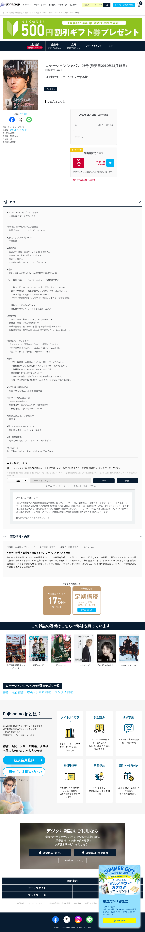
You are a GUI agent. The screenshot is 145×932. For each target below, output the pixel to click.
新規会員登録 (24, 760)
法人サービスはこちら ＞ (15, 780)
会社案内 (77, 903)
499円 (101, 125)
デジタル (79, 137)
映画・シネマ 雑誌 (32, 13)
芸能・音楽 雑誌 (16, 13)
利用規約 (20, 903)
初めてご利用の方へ (24, 772)
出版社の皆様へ (91, 903)
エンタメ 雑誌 (64, 692)
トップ (5, 13)
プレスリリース (37, 895)
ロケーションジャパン (49, 13)
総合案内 (72, 881)
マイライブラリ (40, 5)
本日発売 (52, 5)
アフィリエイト (37, 888)
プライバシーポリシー (36, 903)
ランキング (62, 5)
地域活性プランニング (18, 130)
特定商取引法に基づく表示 (60, 903)
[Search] (106, 5)
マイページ (27, 5)
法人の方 (73, 5)
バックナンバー (67, 13)
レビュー (113, 46)
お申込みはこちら (86, 610)
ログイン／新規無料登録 (124, 5)
